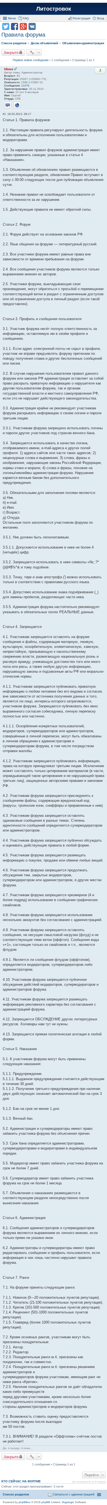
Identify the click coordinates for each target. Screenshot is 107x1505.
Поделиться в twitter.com (5, 26)
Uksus (8, 69)
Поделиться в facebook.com (14, 26)
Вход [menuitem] (100, 18)
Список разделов (16, 1494)
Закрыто (11, 52)
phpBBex (24, 1502)
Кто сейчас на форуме (21, 1481)
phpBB (45, 1502)
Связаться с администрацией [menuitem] (73, 1494)
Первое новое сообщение (31, 60)
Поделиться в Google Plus (23, 26)
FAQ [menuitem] (26, 18)
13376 (25, 85)
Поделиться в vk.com (32, 26)
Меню (12, 18)
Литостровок (53, 9)
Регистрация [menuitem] (81, 18)
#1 (4, 113)
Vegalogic (68, 1502)
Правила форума (23, 35)
